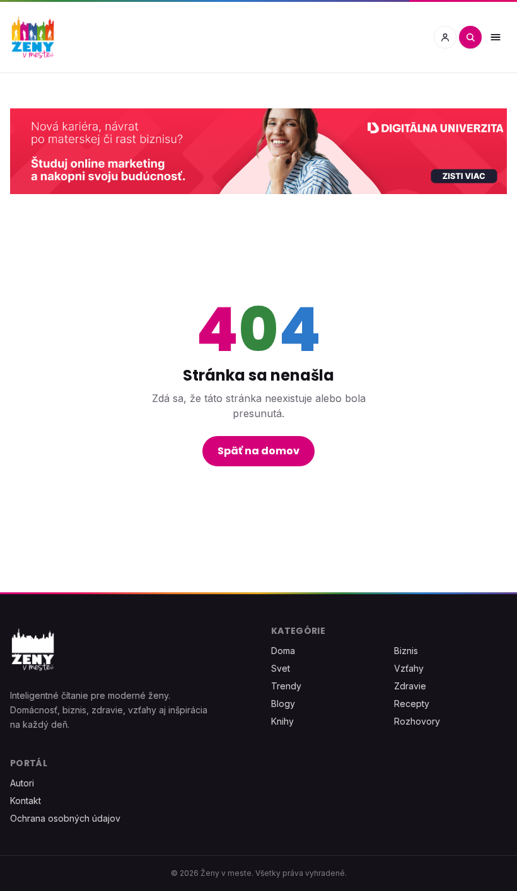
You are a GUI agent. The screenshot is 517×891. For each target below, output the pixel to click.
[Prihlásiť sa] (445, 37)
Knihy (282, 721)
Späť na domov (258, 451)
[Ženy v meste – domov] (32, 37)
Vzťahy (409, 668)
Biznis (406, 650)
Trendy (286, 686)
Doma (283, 650)
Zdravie (410, 686)
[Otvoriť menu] (495, 37)
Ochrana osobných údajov (65, 818)
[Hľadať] (470, 37)
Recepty (411, 703)
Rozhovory (417, 721)
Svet (280, 668)
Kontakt (25, 800)
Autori (22, 783)
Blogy (283, 703)
